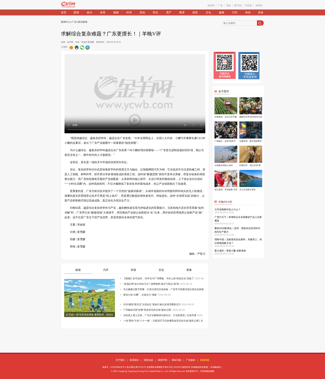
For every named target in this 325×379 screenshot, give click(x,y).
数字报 (237, 5)
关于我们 (120, 360)
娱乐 (89, 12)
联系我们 (134, 360)
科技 (248, 12)
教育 (182, 12)
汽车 (234, 12)
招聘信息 (148, 360)
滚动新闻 (82, 22)
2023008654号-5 (118, 367)
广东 (74, 22)
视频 (116, 12)
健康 (221, 12)
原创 (142, 12)
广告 (220, 5)
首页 (63, 12)
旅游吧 (211, 5)
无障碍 (258, 5)
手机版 (248, 5)
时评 (129, 12)
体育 (102, 12)
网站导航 (176, 360)
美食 (260, 12)
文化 (208, 12)
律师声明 (162, 360)
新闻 (76, 12)
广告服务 (190, 360)
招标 (228, 5)
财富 (195, 12)
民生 (155, 12)
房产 (168, 12)
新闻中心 (65, 22)
